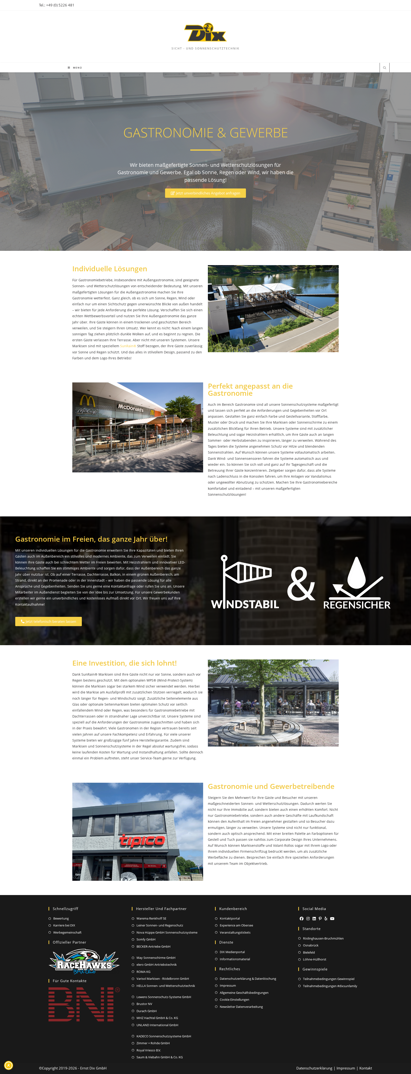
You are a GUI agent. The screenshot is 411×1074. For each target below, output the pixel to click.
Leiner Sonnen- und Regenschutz (160, 925)
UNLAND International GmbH (157, 1025)
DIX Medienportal (232, 952)
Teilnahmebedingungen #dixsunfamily (330, 986)
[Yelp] (325, 918)
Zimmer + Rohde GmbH (153, 1043)
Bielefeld (309, 952)
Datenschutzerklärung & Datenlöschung (248, 978)
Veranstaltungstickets (235, 932)
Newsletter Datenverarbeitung (241, 1007)
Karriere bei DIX (64, 925)
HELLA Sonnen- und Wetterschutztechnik (166, 986)
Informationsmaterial (235, 959)
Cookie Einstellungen (234, 999)
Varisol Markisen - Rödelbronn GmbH (163, 978)
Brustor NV (144, 1004)
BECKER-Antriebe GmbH (154, 946)
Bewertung (61, 918)
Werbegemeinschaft (67, 932)
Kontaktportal (230, 918)
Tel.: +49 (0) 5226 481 (56, 5)
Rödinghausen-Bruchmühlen (323, 938)
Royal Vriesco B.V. (149, 1050)
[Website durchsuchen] (384, 68)
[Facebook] (301, 918)
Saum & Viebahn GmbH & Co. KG (160, 1057)
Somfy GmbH (146, 939)
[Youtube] (332, 918)
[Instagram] (308, 918)
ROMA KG (143, 972)
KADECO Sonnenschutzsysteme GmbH (164, 1036)
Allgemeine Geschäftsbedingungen (244, 992)
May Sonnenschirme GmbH (156, 957)
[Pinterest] (320, 918)
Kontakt (365, 1068)
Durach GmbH (147, 1011)
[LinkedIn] (314, 918)
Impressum (228, 985)
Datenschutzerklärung (314, 1068)
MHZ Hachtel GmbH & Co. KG (157, 1018)
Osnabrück (310, 945)
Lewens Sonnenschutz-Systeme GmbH (164, 997)
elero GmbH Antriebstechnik (157, 964)
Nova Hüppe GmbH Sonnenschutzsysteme (167, 932)
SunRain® (128, 346)
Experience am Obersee (236, 925)
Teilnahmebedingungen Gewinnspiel (328, 979)
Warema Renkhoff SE (151, 918)
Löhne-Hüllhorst (314, 959)
